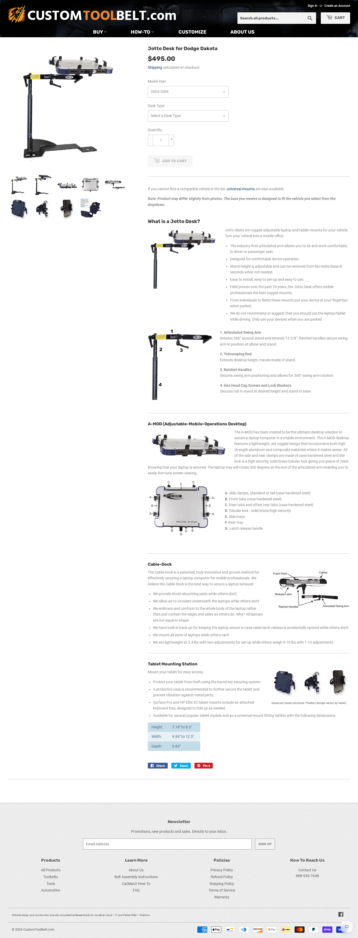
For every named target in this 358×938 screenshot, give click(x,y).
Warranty (221, 897)
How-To (141, 32)
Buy (98, 32)
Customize (192, 32)
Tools (50, 884)
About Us (242, 32)
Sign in (312, 6)
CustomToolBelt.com (38, 929)
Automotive (50, 890)
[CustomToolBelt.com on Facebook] (341, 915)
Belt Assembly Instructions (136, 877)
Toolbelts (50, 877)
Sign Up (265, 844)
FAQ (136, 890)
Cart (339, 17)
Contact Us (307, 870)
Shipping (155, 67)
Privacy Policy (221, 870)
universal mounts (241, 189)
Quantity (155, 130)
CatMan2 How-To (136, 884)
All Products (51, 870)
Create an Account (337, 6)
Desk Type (156, 106)
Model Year (157, 81)
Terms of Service (222, 890)
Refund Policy (222, 877)
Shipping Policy (221, 884)
